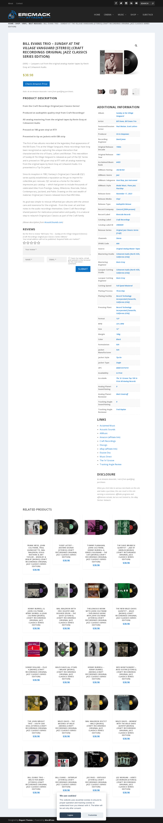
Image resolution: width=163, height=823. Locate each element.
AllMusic (104, 433)
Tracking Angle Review (110, 464)
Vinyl (24, 23)
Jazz (117, 175)
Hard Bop (120, 180)
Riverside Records (123, 214)
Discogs (103, 445)
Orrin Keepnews (122, 134)
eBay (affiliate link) (108, 448)
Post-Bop (119, 188)
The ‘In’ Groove (107, 460)
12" (117, 329)
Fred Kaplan (121, 409)
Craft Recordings (123, 219)
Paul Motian (121, 126)
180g (118, 334)
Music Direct (106, 456)
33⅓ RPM (120, 324)
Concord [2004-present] (125, 209)
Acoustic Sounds (107, 429)
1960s (118, 147)
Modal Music (121, 185)
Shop (133, 15)
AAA (117, 243)
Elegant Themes (26, 820)
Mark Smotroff (122, 394)
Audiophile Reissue (123, 204)
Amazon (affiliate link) (110, 437)
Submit (83, 269)
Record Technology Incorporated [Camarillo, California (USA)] (126, 299)
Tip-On (118, 357)
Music (121, 15)
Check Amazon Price (36, 83)
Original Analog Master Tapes (128, 248)
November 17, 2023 (124, 193)
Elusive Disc (105, 452)
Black (118, 339)
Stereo (118, 238)
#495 (118, 162)
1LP (117, 318)
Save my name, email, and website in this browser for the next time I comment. (79, 261)
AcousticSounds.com (53, 222)
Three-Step (120, 291)
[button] (136, 45)
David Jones (121, 139)
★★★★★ (120, 170)
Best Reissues (35, 23)
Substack (148, 15)
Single (118, 362)
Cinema (107, 15)
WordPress (49, 820)
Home (97, 15)
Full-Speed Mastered (124, 285)
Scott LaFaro (132, 126)
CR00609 (119, 225)
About (10, 3)
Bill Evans (120, 121)
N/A (117, 344)
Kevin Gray (120, 262)
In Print (119, 373)
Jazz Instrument (131, 180)
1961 (118, 154)
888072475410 (122, 368)
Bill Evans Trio (130, 121)
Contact (19, 3)
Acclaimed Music (107, 425)
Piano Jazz (131, 185)
